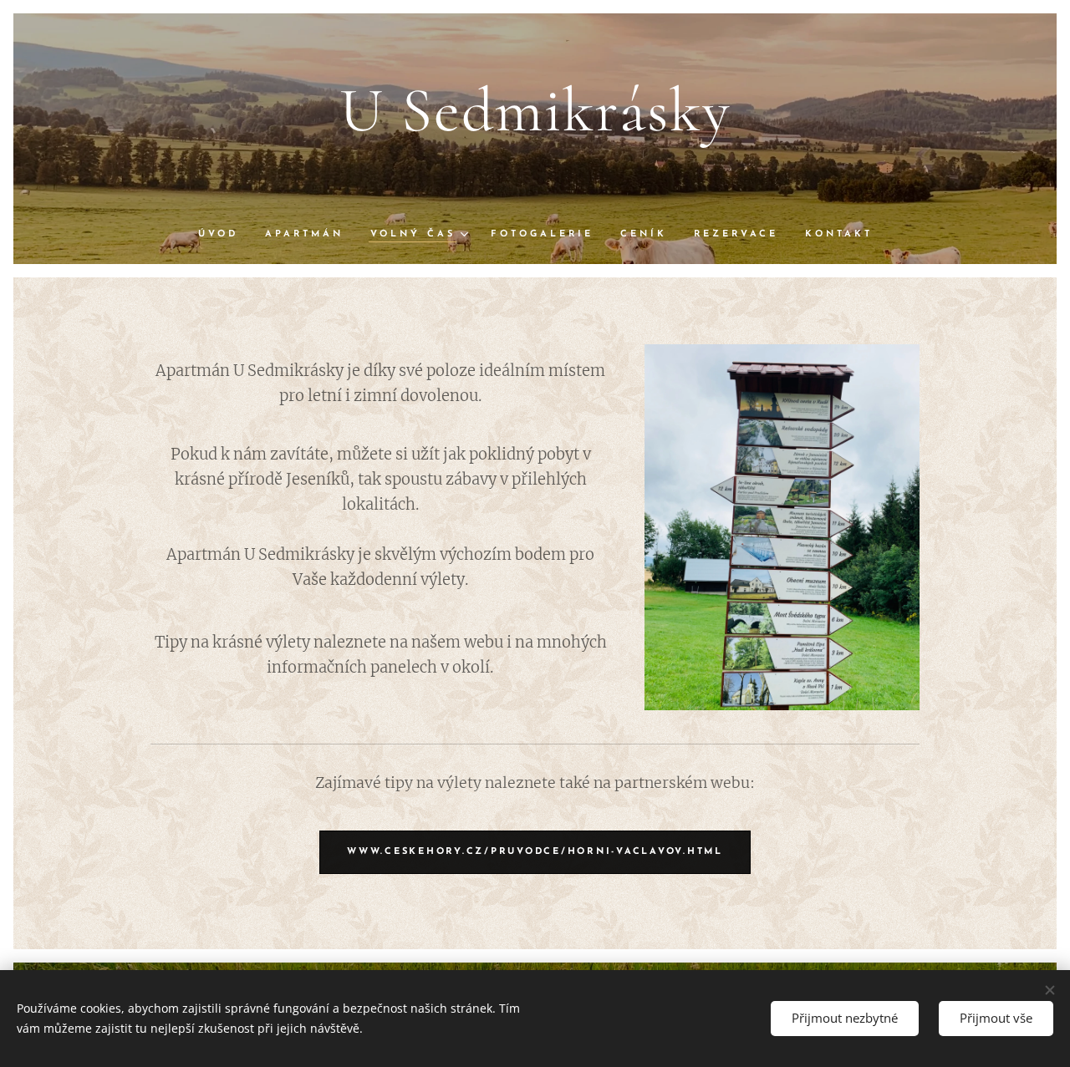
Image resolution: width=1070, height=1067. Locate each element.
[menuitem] (225, 235)
